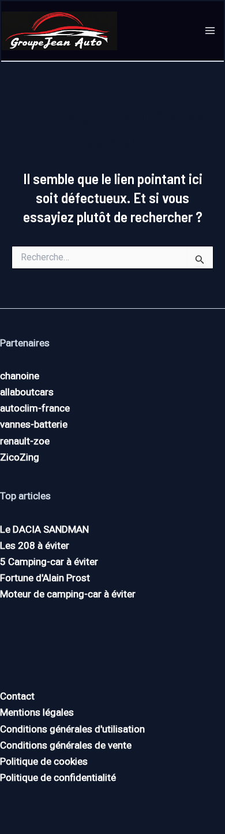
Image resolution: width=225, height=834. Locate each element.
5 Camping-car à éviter (49, 561)
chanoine (19, 376)
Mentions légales (37, 712)
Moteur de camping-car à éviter (68, 594)
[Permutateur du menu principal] (210, 31)
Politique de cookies (44, 761)
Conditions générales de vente (66, 745)
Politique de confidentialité (58, 777)
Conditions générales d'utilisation (72, 729)
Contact (17, 696)
